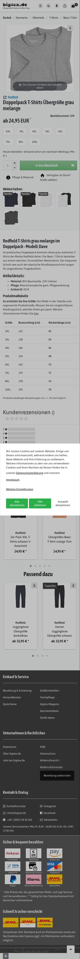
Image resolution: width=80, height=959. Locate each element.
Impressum (12, 479)
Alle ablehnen (40, 503)
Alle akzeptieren (17, 503)
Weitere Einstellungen (19, 489)
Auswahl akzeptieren (63, 503)
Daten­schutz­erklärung (29, 472)
